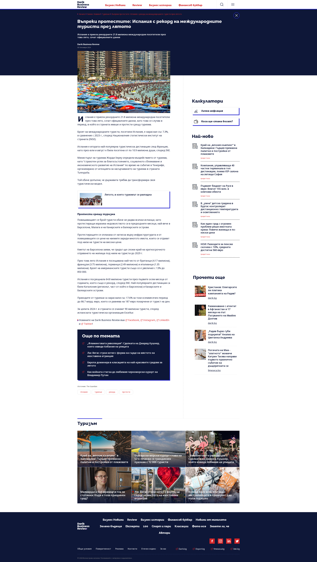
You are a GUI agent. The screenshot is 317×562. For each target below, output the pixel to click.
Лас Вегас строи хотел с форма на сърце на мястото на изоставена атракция (157, 495)
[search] (221, 4)
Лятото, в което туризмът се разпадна (128, 194)
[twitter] (237, 541)
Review (137, 5)
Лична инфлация (212, 110)
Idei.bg (236, 549)
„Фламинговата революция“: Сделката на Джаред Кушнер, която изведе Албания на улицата (123, 345)
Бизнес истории (160, 5)
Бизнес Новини (115, 5)
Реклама (119, 548)
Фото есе (199, 526)
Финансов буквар (190, 5)
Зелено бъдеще (111, 526)
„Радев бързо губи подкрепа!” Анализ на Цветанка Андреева (221, 334)
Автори (164, 532)
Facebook (133, 320)
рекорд (112, 392)
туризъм (98, 392)
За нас (163, 548)
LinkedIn (164, 320)
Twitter (88, 323)
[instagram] (220, 541)
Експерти (133, 526)
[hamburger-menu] (232, 4)
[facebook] (212, 541)
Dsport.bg (200, 549)
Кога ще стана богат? (217, 121)
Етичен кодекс (148, 548)
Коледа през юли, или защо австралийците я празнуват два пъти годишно (210, 495)
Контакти (132, 548)
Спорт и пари (161, 526)
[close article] (236, 15)
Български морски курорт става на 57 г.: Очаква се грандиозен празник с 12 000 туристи (158, 459)
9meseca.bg (214, 370)
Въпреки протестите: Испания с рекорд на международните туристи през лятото (147, 14)
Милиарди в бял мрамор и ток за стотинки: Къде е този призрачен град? (102, 495)
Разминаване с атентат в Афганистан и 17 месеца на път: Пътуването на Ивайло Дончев (222, 312)
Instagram (149, 320)
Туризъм (105, 14)
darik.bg (212, 297)
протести (126, 392)
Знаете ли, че (219, 526)
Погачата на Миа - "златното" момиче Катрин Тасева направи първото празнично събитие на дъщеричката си (222, 358)
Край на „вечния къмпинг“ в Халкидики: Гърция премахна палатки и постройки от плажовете (104, 459)
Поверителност (103, 548)
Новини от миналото (211, 519)
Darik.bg (183, 549)
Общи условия (84, 548)
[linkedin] (228, 541)
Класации (181, 526)
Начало (82, 14)
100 (145, 526)
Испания (84, 392)
